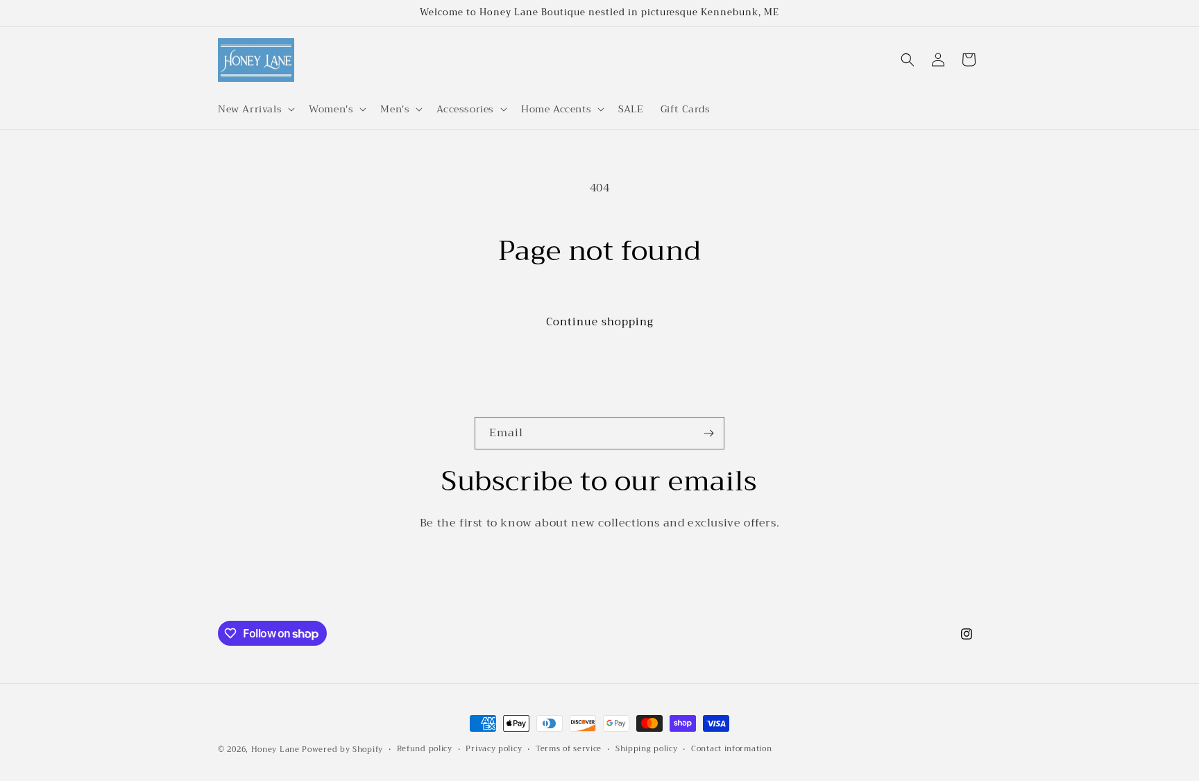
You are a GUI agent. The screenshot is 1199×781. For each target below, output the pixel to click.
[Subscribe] (708, 433)
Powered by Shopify (342, 749)
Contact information (731, 749)
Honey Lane (275, 749)
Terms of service (569, 749)
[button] (255, 108)
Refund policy (424, 749)
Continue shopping (600, 322)
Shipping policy (646, 749)
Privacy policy (494, 749)
